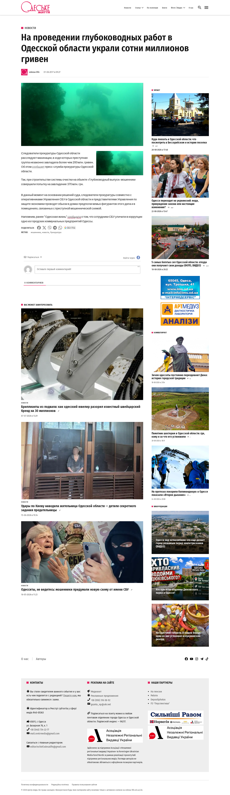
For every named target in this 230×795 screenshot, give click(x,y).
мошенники (36, 232)
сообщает (38, 166)
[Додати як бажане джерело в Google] (70, 228)
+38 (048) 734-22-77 (39, 729)
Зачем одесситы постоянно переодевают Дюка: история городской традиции (179, 377)
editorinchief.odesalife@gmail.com (48, 746)
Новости (127, 7)
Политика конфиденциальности (34, 784)
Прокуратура (55, 232)
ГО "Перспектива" (160, 703)
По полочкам (152, 7)
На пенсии (156, 691)
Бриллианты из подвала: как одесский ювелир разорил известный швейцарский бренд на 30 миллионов (80, 409)
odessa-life (34, 72)
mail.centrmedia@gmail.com (44, 733)
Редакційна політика (60, 784)
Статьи (138, 7)
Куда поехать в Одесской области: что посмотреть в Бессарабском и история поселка (179, 141)
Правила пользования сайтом (84, 784)
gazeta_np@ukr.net (101, 704)
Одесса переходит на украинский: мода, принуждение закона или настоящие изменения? (175, 204)
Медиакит (96, 691)
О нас (191, 7)
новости (45, 232)
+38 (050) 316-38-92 (100, 700)
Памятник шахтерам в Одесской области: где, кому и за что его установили (178, 435)
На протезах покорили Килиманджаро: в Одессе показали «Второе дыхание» (180, 493)
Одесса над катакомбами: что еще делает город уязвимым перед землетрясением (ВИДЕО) (180, 543)
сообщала (74, 216)
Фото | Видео (176, 7)
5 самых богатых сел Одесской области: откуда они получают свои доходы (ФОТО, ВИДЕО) (179, 264)
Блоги (164, 7)
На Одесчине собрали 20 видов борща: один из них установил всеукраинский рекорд (178, 636)
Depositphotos (158, 699)
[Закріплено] (206, 7)
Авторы (41, 659)
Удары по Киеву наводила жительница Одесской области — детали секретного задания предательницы (78, 508)
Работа (154, 695)
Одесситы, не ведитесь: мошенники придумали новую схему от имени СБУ (75, 589)
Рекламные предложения (104, 695)
